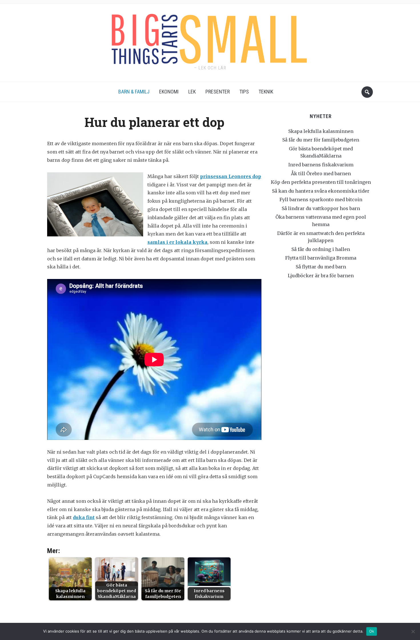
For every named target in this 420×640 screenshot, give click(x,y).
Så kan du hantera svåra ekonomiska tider (320, 191)
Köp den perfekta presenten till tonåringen (321, 182)
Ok (371, 631)
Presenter (217, 92)
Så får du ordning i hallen (320, 249)
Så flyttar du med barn (321, 267)
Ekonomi (169, 92)
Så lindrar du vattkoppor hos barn (321, 208)
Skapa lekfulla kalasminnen (320, 131)
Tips (244, 92)
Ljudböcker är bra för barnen (321, 275)
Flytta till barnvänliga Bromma (320, 258)
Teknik (266, 92)
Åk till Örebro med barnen (321, 173)
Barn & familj (133, 92)
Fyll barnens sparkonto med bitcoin (320, 199)
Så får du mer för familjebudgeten (320, 140)
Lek (192, 92)
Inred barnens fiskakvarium (320, 165)
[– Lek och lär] (210, 37)
